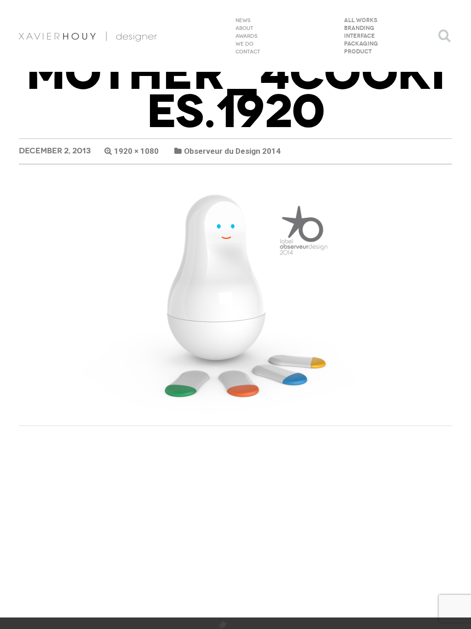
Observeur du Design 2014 (232, 151)
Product (358, 52)
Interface (359, 36)
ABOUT (244, 28)
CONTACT (248, 52)
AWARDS (247, 36)
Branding (359, 28)
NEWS (243, 20)
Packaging (361, 44)
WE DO (244, 44)
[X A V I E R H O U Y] (88, 36)
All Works (360, 20)
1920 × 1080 (136, 151)
